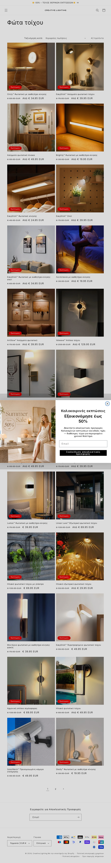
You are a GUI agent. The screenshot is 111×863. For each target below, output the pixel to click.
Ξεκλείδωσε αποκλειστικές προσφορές (83, 453)
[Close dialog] (107, 403)
